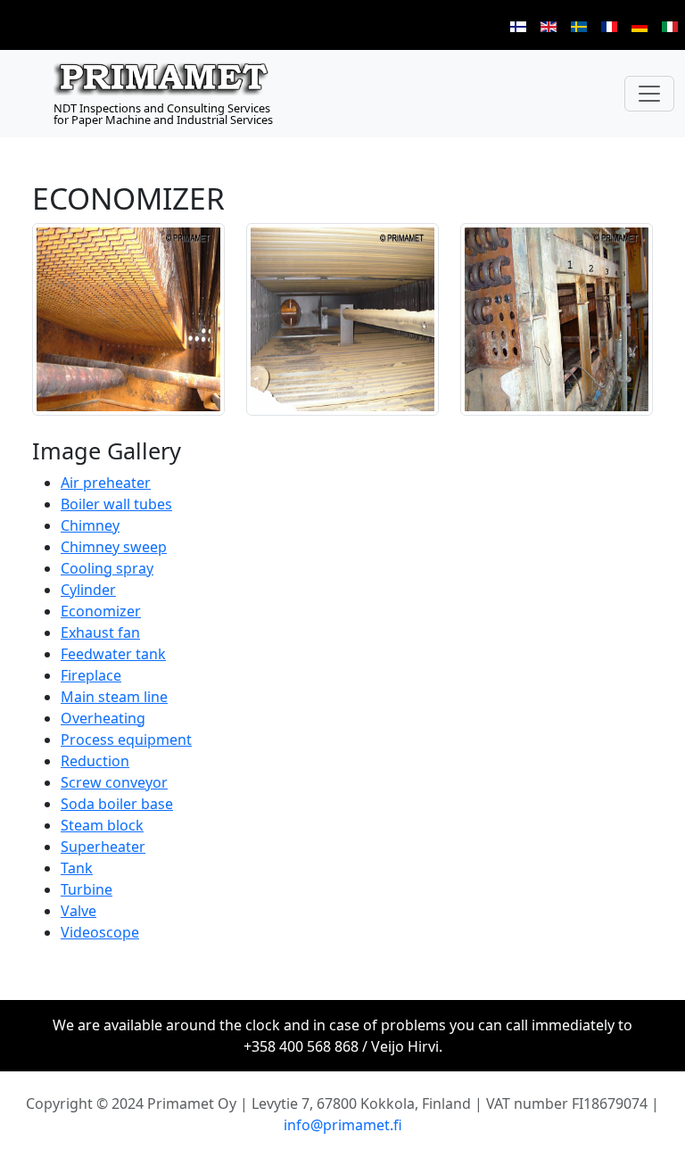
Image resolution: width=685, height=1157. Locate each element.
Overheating (103, 718)
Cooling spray (107, 568)
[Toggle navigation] (649, 94)
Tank (77, 868)
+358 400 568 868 (301, 1046)
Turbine (86, 889)
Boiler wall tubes (116, 504)
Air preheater (106, 482)
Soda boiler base (117, 804)
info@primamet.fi (343, 1125)
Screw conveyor (114, 782)
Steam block (102, 825)
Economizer (101, 611)
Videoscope (100, 932)
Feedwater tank (113, 654)
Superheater (103, 846)
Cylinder (88, 589)
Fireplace (91, 675)
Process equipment (126, 739)
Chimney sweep (114, 547)
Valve (78, 911)
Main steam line (114, 697)
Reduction (95, 761)
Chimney (90, 525)
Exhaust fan (100, 632)
